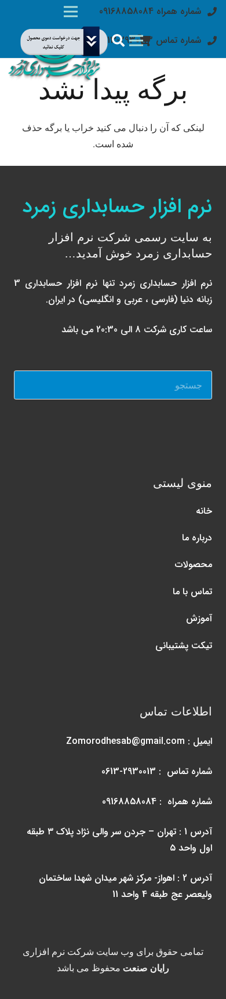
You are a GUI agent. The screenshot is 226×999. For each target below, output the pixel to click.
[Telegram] (139, 427)
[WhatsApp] (168, 427)
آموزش (199, 618)
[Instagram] (197, 427)
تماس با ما (192, 591)
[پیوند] (58, 40)
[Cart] (145, 40)
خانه (204, 511)
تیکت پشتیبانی (183, 645)
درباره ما (197, 538)
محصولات (193, 564)
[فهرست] (136, 40)
